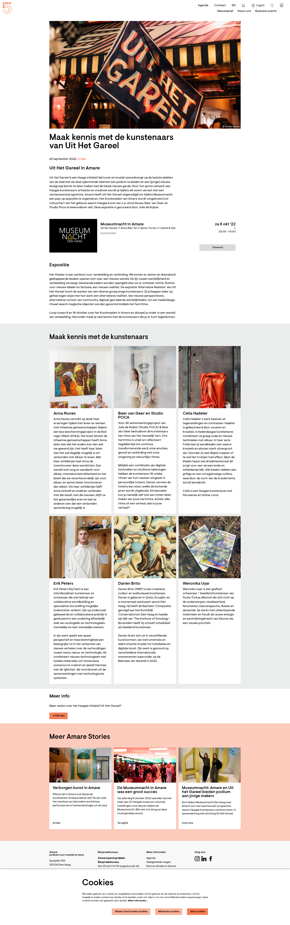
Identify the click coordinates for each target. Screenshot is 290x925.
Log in (260, 5)
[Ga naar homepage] (6, 7)
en (233, 5)
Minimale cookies (168, 911)
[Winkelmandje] (244, 5)
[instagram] (197, 858)
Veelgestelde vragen (158, 862)
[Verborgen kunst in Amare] (80, 765)
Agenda (203, 5)
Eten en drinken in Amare (161, 866)
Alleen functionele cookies (131, 911)
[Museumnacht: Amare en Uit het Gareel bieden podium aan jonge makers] (210, 765)
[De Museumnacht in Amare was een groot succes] (145, 765)
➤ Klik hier (59, 715)
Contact (220, 5)
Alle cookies (197, 911)
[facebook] (210, 858)
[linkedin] (203, 858)
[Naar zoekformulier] (272, 5)
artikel (81, 159)
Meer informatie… (138, 901)
